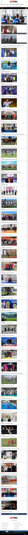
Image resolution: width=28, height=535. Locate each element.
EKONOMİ (13, 4)
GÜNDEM (2, 4)
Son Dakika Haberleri (4, 528)
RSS (7, 531)
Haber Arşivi (16, 528)
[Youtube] (16, 520)
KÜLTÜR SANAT (18, 4)
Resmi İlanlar (22, 4)
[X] (13, 520)
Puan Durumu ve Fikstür (5, 526)
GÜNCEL (5, 4)
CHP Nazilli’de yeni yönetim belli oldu (12, 6)
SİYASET (10, 4)
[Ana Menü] (1, 1)
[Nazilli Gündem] (14, 1)
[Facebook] (12, 520)
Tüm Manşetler (17, 526)
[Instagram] (14, 520)
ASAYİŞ (7, 4)
